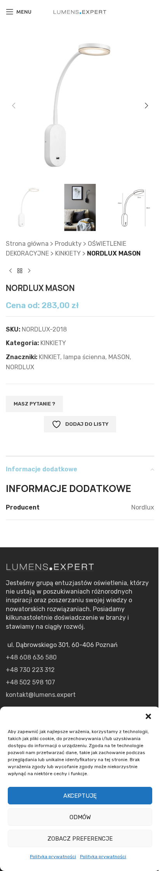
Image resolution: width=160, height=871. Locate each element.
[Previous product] (10, 271)
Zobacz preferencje (80, 838)
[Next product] (29, 271)
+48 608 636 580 (31, 657)
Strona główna (27, 243)
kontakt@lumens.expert (41, 694)
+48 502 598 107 (30, 682)
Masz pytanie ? (34, 404)
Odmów (80, 817)
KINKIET (49, 357)
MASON (119, 357)
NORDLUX (20, 367)
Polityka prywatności (53, 856)
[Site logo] (80, 11)
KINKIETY (68, 253)
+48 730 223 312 (30, 670)
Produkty (68, 243)
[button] (148, 716)
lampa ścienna (84, 357)
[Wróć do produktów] (19, 271)
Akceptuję (80, 795)
